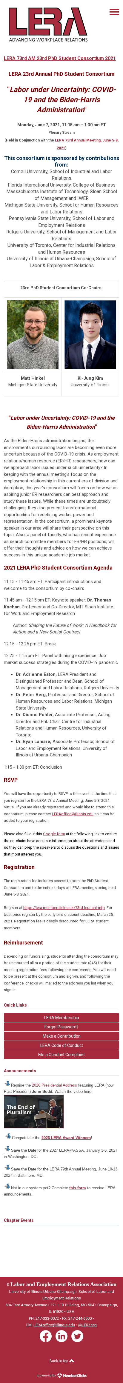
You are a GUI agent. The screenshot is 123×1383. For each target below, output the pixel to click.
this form (77, 1188)
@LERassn (87, 1325)
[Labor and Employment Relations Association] (47, 44)
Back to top (59, 1361)
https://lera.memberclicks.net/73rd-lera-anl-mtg (64, 907)
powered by (47, 1375)
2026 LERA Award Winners (66, 1138)
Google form (54, 834)
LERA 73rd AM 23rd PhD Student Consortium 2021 (60, 58)
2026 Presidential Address (54, 1085)
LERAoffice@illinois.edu (72, 814)
